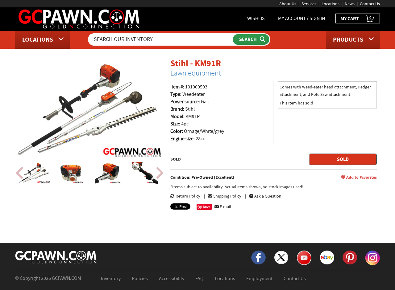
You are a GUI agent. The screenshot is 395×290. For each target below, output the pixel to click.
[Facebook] (258, 257)
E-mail (225, 206)
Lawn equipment (195, 73)
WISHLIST (257, 18)
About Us (287, 3)
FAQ (199, 279)
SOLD (343, 159)
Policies (140, 279)
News (350, 3)
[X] (281, 257)
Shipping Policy (226, 196)
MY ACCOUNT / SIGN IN (301, 18)
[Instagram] (372, 257)
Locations (330, 3)
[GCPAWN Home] (56, 256)
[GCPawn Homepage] (79, 18)
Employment (259, 279)
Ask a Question (267, 196)
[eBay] (327, 257)
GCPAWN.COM (66, 278)
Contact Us (370, 3)
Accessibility (171, 279)
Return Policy (187, 196)
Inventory (111, 279)
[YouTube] (304, 257)
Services (308, 3)
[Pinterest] (350, 257)
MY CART (355, 18)
